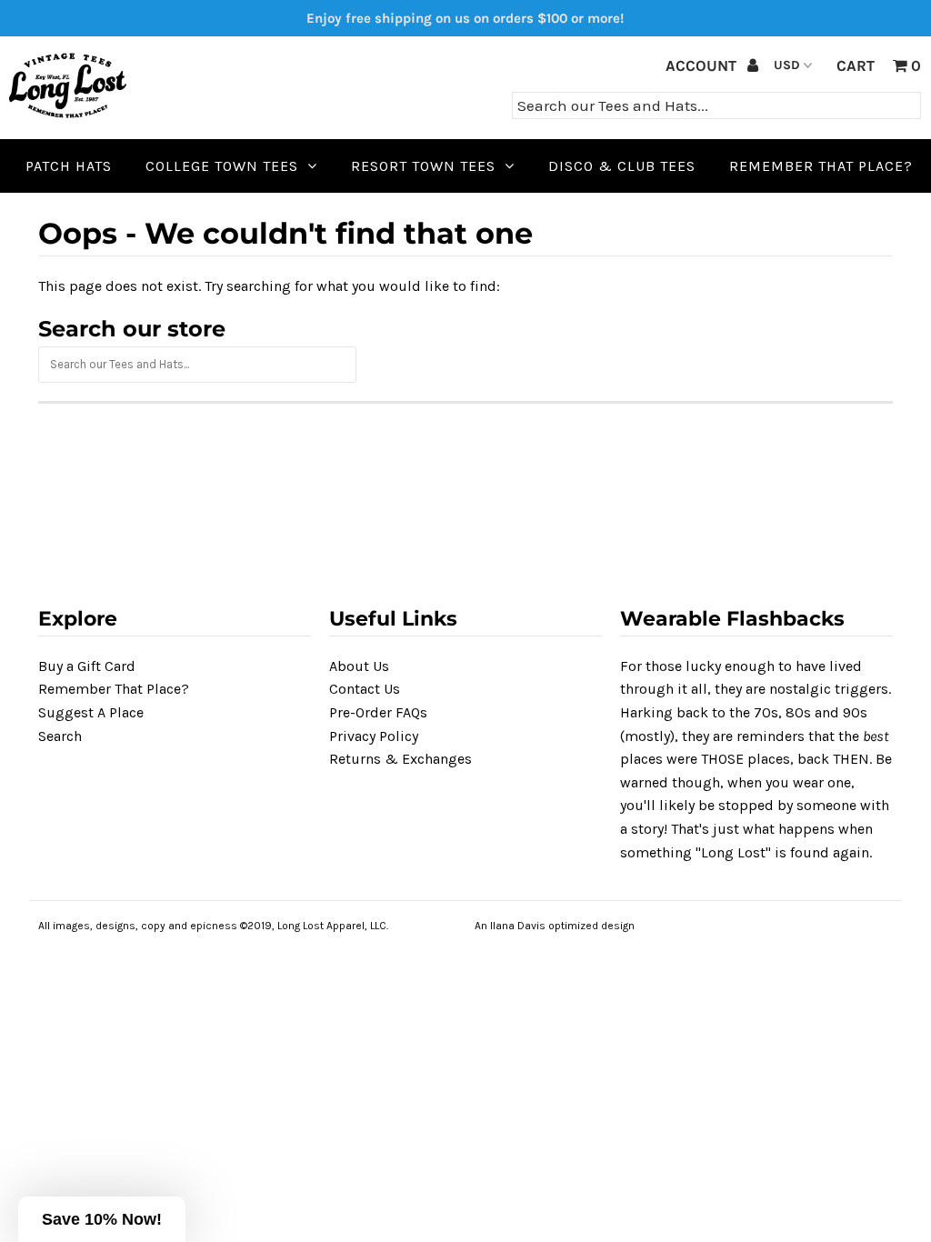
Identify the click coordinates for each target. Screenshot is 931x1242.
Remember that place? (821, 166)
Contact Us (364, 688)
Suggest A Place (91, 712)
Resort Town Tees (423, 166)
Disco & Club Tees (622, 166)
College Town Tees (221, 166)
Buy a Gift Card (86, 666)
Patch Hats (68, 166)
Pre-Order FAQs (378, 712)
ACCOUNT (703, 65)
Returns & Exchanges (400, 758)
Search (60, 736)
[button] (101, 1219)
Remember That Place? (113, 688)
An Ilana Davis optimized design (555, 925)
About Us (359, 666)
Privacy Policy (373, 736)
